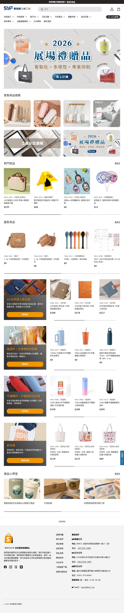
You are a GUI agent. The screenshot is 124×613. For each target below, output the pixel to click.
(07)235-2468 (84, 548)
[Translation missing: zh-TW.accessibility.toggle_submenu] (13, 16)
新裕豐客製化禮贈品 (16, 604)
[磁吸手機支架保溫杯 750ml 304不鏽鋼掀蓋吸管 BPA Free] (109, 336)
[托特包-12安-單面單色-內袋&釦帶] (60, 433)
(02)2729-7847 (84, 562)
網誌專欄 (59, 544)
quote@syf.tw (87, 587)
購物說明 (59, 558)
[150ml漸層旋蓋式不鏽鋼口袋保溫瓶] (85, 386)
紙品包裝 (84, 17)
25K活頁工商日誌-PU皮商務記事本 (84, 307)
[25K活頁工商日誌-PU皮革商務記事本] (60, 289)
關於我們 (47, 21)
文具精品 (58, 17)
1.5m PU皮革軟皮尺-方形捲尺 (16, 259)
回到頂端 (62, 521)
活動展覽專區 (22, 21)
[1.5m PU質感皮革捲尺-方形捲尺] (47, 240)
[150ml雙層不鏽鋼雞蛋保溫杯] (109, 386)
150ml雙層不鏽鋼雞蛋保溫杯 (109, 404)
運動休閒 (71, 17)
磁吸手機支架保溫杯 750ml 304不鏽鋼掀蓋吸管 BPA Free (109, 356)
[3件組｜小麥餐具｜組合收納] (77, 240)
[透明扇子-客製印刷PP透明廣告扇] (107, 181)
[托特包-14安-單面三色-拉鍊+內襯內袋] (85, 433)
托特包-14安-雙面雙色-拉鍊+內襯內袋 (109, 453)
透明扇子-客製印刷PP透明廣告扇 (106, 201)
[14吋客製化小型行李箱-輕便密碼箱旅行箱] (17, 181)
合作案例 (37, 21)
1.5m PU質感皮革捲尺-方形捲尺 (46, 260)
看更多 (117, 163)
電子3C (33, 17)
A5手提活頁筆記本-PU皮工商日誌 (109, 307)
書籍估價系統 (61, 572)
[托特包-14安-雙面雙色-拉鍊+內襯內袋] (109, 433)
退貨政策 (59, 548)
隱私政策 (59, 553)
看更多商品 (25, 460)
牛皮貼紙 (48, 503)
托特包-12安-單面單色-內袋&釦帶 (60, 453)
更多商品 (25, 314)
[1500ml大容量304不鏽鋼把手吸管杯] (60, 336)
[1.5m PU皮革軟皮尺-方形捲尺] (17, 240)
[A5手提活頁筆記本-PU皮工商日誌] (109, 289)
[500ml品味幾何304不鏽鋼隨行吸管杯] (85, 336)
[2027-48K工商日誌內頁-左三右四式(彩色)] (107, 240)
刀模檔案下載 (61, 567)
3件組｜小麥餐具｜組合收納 (75, 259)
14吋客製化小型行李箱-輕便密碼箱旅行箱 (16, 201)
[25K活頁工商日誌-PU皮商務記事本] (85, 289)
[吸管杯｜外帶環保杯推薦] (25, 335)
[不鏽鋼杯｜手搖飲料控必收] (25, 383)
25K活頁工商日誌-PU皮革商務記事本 (59, 307)
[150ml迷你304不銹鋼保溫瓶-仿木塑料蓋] (60, 386)
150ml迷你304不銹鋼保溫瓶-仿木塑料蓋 (60, 404)
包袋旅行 (7, 17)
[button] (118, 9)
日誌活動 (45, 17)
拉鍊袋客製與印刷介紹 (94, 503)
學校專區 (7, 21)
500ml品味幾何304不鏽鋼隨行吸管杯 (84, 354)
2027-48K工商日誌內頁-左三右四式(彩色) (107, 260)
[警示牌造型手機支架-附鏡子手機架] (47, 181)
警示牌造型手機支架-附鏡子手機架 (46, 201)
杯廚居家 (20, 17)
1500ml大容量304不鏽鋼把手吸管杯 (60, 354)
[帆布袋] (25, 432)
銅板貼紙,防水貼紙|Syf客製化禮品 (19, 503)
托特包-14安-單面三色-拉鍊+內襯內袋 (85, 453)
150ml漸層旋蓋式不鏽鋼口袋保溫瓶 (85, 404)
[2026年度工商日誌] (25, 287)
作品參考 (59, 562)
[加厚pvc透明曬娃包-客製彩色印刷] (77, 181)
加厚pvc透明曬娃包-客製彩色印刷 (77, 201)
